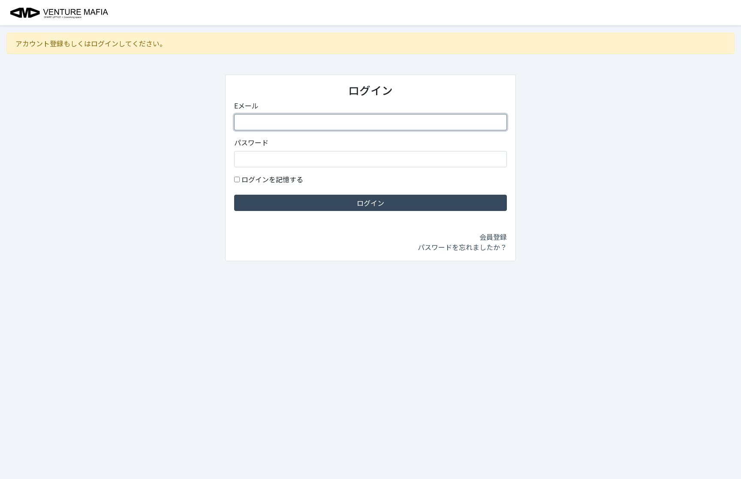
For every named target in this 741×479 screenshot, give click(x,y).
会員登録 (493, 237)
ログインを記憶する (272, 179)
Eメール (246, 105)
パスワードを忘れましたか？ (462, 247)
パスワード (251, 142)
